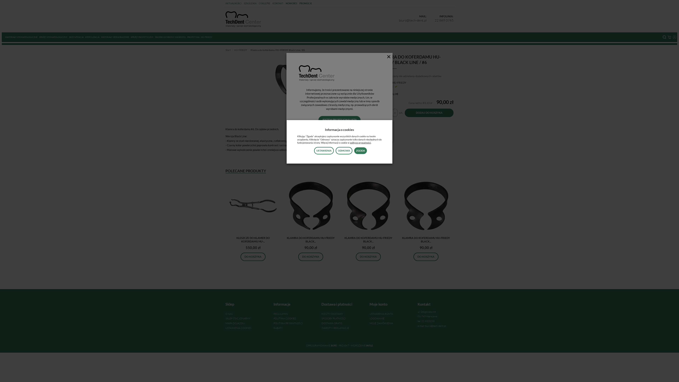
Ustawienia (324, 150)
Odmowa (344, 150)
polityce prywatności (360, 142)
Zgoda (360, 150)
